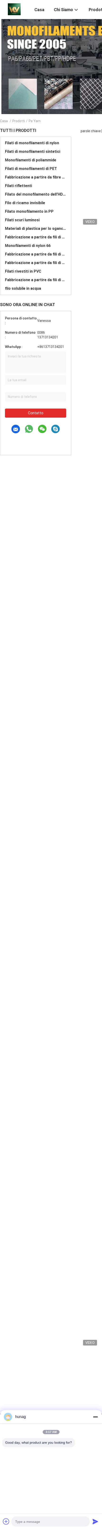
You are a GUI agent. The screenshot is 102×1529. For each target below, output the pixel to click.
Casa (4, 121)
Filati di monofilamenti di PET (31, 168)
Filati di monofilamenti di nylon (32, 143)
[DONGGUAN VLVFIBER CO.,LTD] (14, 9)
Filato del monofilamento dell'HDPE (35, 194)
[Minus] (95, 1417)
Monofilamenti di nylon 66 (28, 245)
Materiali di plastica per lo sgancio (35, 228)
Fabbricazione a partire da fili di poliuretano (35, 280)
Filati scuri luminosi (22, 220)
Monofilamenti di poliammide (30, 160)
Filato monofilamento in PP (29, 211)
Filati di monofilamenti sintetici (32, 151)
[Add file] (6, 1521)
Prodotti (18, 121)
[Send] (95, 1521)
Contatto (35, 413)
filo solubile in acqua (23, 288)
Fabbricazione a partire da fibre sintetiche (35, 177)
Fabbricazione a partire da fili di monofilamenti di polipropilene (35, 262)
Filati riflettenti (18, 185)
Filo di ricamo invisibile (25, 203)
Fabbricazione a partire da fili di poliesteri (35, 237)
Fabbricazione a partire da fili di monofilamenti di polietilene (35, 254)
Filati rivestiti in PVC (23, 271)
